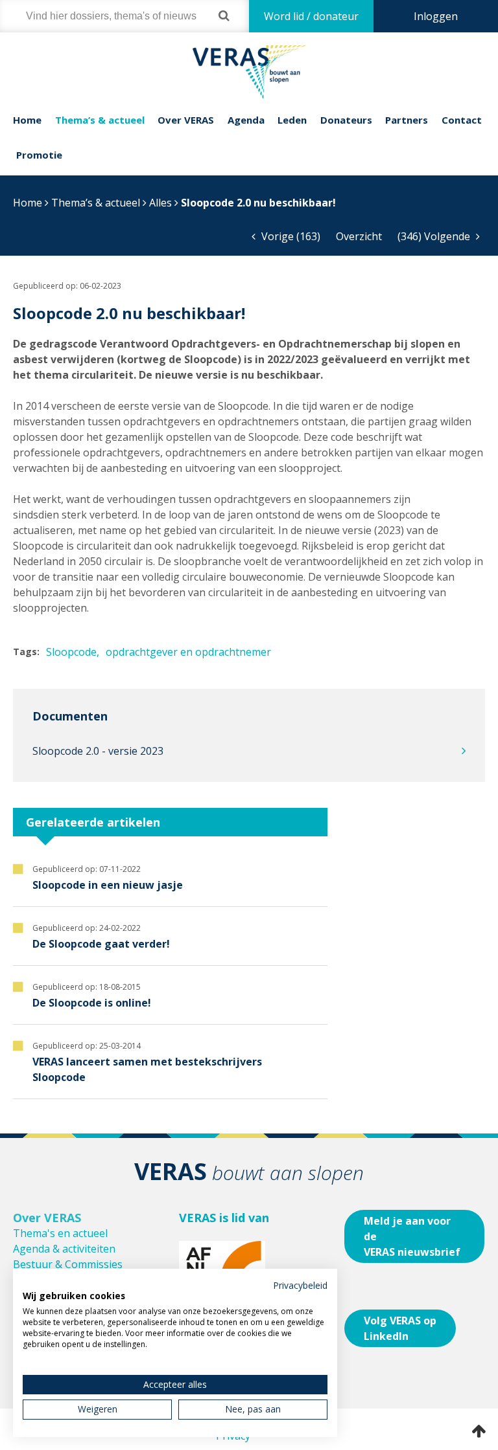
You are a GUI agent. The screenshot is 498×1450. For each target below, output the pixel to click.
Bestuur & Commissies (68, 1264)
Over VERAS (186, 119)
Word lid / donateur (311, 16)
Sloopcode (71, 652)
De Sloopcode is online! (91, 1003)
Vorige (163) (289, 236)
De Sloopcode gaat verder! (101, 944)
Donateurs (346, 119)
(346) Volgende (435, 236)
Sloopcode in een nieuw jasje (107, 885)
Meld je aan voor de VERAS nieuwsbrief (412, 1236)
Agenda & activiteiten (64, 1249)
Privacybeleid (300, 1285)
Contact (462, 119)
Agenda (246, 119)
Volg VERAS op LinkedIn (400, 1328)
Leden (292, 119)
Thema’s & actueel (100, 119)
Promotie (39, 154)
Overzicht (359, 236)
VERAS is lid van (224, 1217)
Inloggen (436, 16)
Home (27, 119)
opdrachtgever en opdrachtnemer (188, 652)
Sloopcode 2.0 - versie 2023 (97, 751)
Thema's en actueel (60, 1233)
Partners (406, 119)
